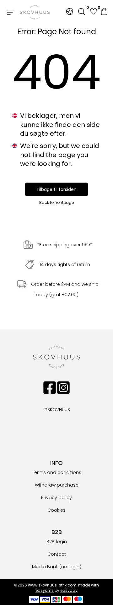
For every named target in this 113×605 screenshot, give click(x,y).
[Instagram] (63, 387)
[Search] (81, 12)
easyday (69, 590)
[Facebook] (49, 387)
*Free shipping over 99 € (65, 245)
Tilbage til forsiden (56, 189)
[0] (104, 12)
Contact (56, 554)
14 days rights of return (65, 264)
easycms (44, 590)
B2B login (56, 541)
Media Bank (45, 567)
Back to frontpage (56, 202)
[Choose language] (69, 11)
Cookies (56, 510)
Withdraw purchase (56, 485)
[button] (93, 12)
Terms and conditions (56, 472)
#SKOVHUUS (50, 409)
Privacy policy (56, 497)
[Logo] (35, 12)
